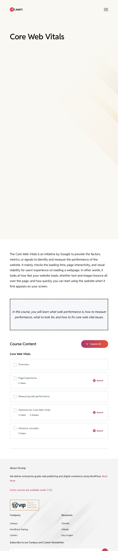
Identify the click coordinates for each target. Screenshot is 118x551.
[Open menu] (106, 9)
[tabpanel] (59, 290)
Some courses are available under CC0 (31, 490)
